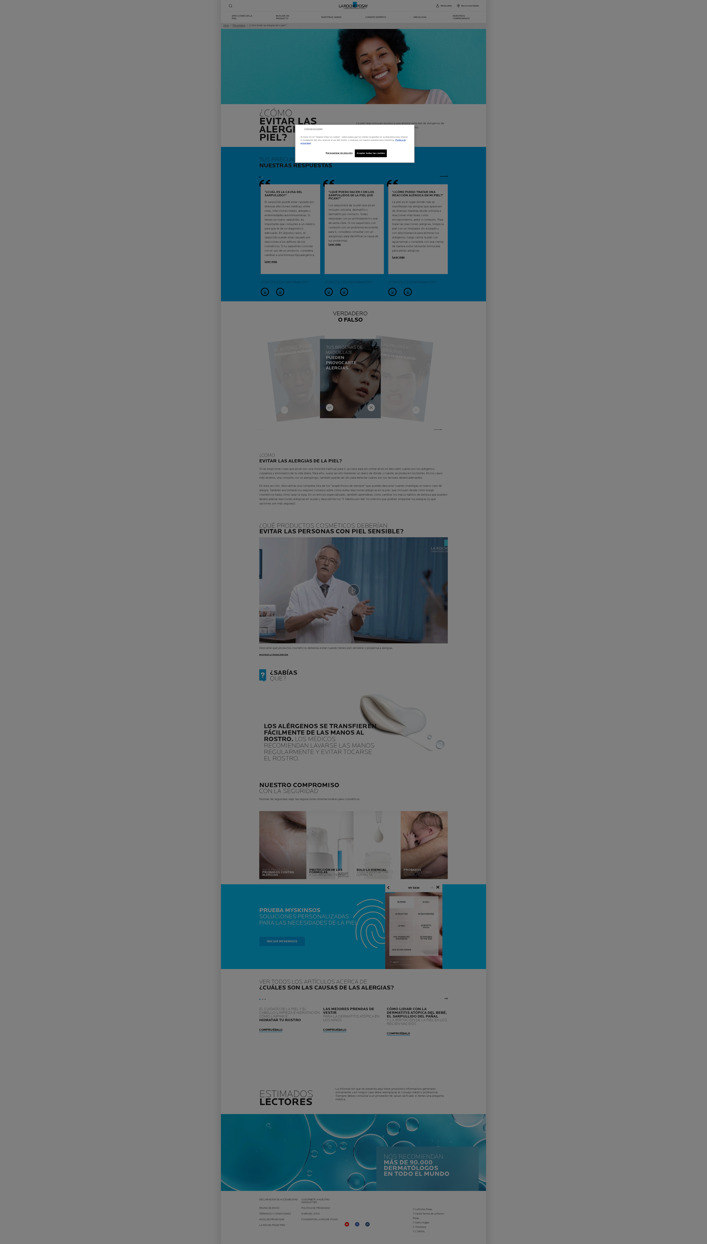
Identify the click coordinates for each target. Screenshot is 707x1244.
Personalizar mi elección (339, 153)
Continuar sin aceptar (313, 129)
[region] (355, 143)
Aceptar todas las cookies (371, 153)
